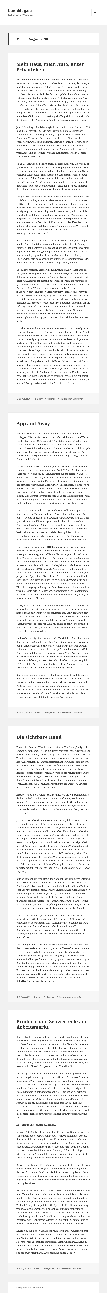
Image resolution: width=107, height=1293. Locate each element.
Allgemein (51, 399)
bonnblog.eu (20, 10)
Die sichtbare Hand (39, 737)
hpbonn (40, 399)
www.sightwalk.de (27, 317)
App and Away (33, 423)
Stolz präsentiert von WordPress (31, 1287)
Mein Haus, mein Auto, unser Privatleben (50, 67)
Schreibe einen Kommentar (71, 399)
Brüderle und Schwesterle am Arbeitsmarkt (51, 1024)
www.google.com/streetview (32, 233)
